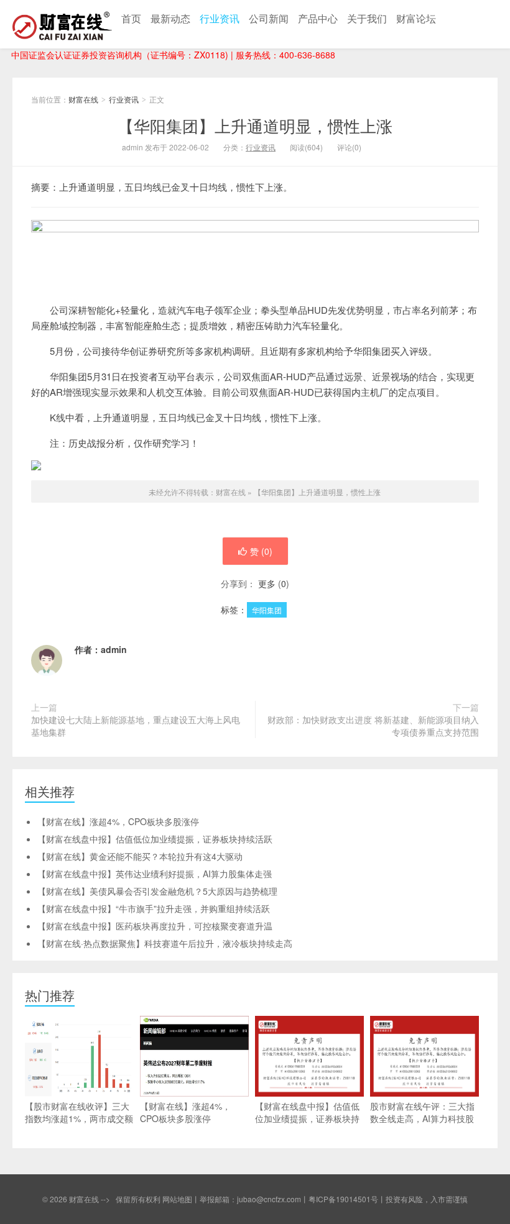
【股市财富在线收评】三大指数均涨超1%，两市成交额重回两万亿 (79, 1118)
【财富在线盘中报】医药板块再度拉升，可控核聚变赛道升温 (154, 926)
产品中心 (318, 18)
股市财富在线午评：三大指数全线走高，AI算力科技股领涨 (422, 1118)
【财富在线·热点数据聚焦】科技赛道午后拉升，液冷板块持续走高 (164, 943)
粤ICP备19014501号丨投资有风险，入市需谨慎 (388, 1199)
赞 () (261, 551)
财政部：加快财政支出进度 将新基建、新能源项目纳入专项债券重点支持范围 (373, 725)
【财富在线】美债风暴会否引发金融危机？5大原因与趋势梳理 (157, 891)
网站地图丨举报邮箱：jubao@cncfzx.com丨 (235, 1199)
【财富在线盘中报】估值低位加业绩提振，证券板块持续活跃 (154, 839)
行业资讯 (219, 18)
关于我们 (367, 18)
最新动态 (170, 18)
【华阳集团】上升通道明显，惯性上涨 (255, 125)
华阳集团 (267, 610)
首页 (131, 18)
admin (114, 649)
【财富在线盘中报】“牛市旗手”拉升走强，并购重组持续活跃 (153, 908)
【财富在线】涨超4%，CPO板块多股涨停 (118, 821)
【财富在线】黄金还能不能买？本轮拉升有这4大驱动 (140, 856)
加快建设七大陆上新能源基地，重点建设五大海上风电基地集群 (135, 725)
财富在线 (62, 24)
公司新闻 (269, 18)
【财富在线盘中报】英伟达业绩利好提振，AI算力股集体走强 (154, 873)
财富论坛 (416, 18)
